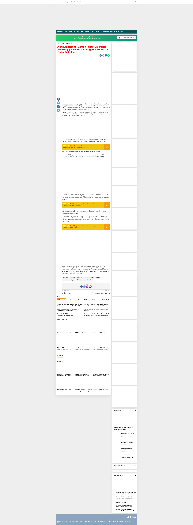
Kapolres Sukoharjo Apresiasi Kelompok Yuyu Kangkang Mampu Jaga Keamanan (68, 310)
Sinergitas (89, 280)
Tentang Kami (128, 521)
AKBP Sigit (65, 277)
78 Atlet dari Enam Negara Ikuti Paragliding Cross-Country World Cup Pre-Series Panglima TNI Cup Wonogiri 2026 (126, 493)
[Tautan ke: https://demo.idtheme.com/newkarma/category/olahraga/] (135, 475)
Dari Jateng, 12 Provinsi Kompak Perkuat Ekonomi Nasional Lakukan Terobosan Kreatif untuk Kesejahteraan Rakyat (96, 305)
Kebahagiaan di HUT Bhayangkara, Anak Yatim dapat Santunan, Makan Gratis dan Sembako (96, 300)
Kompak (98, 277)
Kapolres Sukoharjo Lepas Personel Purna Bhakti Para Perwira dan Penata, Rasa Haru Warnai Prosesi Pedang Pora (70, 305)
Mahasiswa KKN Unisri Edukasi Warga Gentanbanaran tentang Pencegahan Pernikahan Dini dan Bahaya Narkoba (101, 348)
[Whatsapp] (108, 55)
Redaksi (58, 522)
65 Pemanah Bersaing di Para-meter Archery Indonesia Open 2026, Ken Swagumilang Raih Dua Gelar (124, 506)
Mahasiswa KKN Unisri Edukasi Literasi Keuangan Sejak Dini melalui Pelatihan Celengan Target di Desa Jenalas (65, 348)
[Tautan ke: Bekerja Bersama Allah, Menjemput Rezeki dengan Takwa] (124, 419)
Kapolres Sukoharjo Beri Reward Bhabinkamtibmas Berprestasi (96, 310)
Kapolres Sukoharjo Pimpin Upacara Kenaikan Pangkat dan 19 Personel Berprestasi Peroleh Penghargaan (97, 314)
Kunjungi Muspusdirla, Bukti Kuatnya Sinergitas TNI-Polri (84, 152)
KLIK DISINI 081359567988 (126, 38)
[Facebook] (81, 286)
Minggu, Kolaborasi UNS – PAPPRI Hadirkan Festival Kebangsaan (73, 292)
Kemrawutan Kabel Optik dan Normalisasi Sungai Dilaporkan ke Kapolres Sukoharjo (68, 314)
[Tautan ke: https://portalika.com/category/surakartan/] (135, 466)
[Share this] (101, 55)
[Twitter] (84, 286)
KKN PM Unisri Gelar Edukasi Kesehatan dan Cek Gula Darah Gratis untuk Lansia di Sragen (82, 333)
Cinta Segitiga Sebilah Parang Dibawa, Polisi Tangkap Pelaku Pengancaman (99, 292)
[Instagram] (87, 286)
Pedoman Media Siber (66, 522)
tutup (53, 4)
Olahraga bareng (81, 280)
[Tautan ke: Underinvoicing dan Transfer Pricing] (116, 436)
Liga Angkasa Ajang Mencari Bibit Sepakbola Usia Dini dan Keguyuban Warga (126, 510)
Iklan (74, 522)
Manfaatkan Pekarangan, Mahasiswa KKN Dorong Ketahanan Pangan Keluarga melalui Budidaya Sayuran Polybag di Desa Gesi (83, 348)
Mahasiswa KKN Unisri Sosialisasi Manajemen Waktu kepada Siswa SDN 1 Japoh (125, 497)
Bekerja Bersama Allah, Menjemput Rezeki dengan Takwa (123, 428)
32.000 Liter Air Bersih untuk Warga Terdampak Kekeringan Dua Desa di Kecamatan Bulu (68, 300)
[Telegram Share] (106, 55)
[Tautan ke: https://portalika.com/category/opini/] (135, 410)
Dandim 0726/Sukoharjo (76, 277)
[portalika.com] (96, 16)
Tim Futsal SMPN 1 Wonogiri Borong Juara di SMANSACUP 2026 (126, 501)
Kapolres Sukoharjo (89, 277)
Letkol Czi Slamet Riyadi (68, 280)
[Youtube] (90, 286)
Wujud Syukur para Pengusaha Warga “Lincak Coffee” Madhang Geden (64, 333)
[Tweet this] (103, 55)
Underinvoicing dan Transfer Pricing (127, 434)
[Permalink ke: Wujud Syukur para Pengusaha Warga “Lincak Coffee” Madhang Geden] (65, 326)
